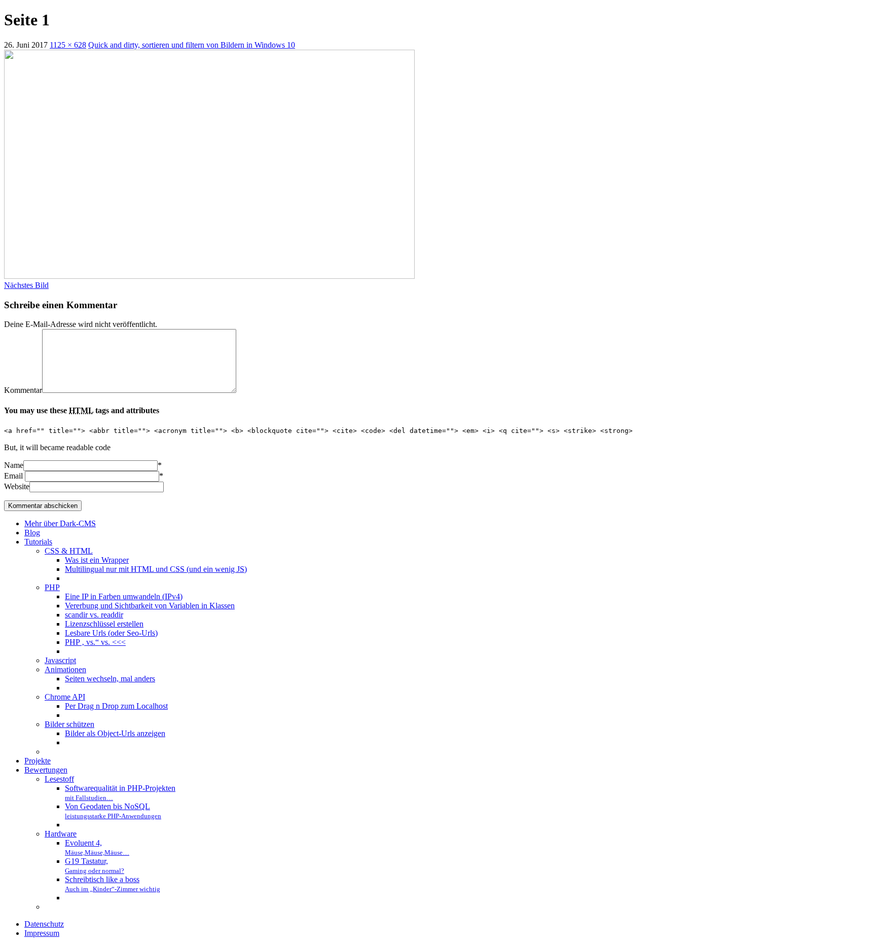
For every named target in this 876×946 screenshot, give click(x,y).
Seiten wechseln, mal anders (110, 678)
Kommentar (23, 390)
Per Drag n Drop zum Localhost (116, 706)
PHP (52, 587)
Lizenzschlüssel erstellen (104, 624)
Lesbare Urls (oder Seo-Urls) (111, 633)
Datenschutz (44, 924)
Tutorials (38, 541)
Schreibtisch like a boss (112, 884)
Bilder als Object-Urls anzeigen (115, 733)
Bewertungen (45, 770)
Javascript (60, 660)
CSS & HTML (69, 551)
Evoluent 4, (97, 847)
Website (16, 486)
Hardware (61, 833)
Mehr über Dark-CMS (60, 523)
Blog (32, 532)
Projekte (37, 760)
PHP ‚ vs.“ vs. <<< (95, 642)
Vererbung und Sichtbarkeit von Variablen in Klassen (150, 605)
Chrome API (65, 697)
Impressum (41, 933)
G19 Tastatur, (94, 866)
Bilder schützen (69, 724)
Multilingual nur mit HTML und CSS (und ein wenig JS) (156, 569)
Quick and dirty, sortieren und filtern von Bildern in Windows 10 (191, 45)
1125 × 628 (68, 45)
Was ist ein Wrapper (97, 560)
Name (13, 465)
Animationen (65, 669)
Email (13, 475)
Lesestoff (59, 779)
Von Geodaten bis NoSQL (113, 811)
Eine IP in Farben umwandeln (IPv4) (123, 596)
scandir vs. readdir (94, 614)
